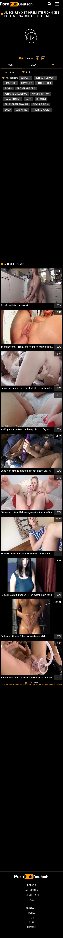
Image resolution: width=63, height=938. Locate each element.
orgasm (41, 99)
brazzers (10, 83)
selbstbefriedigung (16, 104)
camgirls (26, 83)
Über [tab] (11, 64)
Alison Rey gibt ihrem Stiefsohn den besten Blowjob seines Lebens (33, 685)
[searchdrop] (50, 4)
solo (8, 109)
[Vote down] (43, 58)
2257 (31, 922)
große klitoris (26, 88)
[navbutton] (57, 4)
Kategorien (31, 890)
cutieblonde (44, 83)
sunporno (21, 109)
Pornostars (31, 895)
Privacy (31, 927)
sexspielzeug (41, 104)
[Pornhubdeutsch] (16, 4)
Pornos (31, 885)
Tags (31, 900)
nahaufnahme (13, 99)
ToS (31, 917)
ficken (8, 88)
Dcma (31, 913)
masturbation (40, 94)
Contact (31, 908)
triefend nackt (41, 109)
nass (29, 99)
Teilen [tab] (32, 64)
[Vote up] (37, 58)
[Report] (53, 64)
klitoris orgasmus (16, 94)
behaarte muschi (46, 78)
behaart (26, 78)
